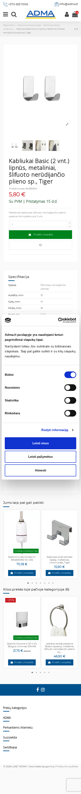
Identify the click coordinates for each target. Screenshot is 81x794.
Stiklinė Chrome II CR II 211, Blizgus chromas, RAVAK (22, 645)
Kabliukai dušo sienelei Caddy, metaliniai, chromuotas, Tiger (59, 559)
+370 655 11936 (18, 4)
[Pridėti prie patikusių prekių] (40, 245)
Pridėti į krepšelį (43, 234)
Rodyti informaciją (54, 430)
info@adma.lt (68, 4)
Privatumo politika (66, 766)
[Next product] (77, 29)
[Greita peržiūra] (24, 553)
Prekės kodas (17, 188)
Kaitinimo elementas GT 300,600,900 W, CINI (22, 558)
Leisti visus (40, 443)
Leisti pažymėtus (40, 456)
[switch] (70, 387)
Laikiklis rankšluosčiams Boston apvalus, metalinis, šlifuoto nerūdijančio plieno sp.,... (59, 647)
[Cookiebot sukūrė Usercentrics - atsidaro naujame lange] (58, 320)
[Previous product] (75, 29)
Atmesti (40, 470)
